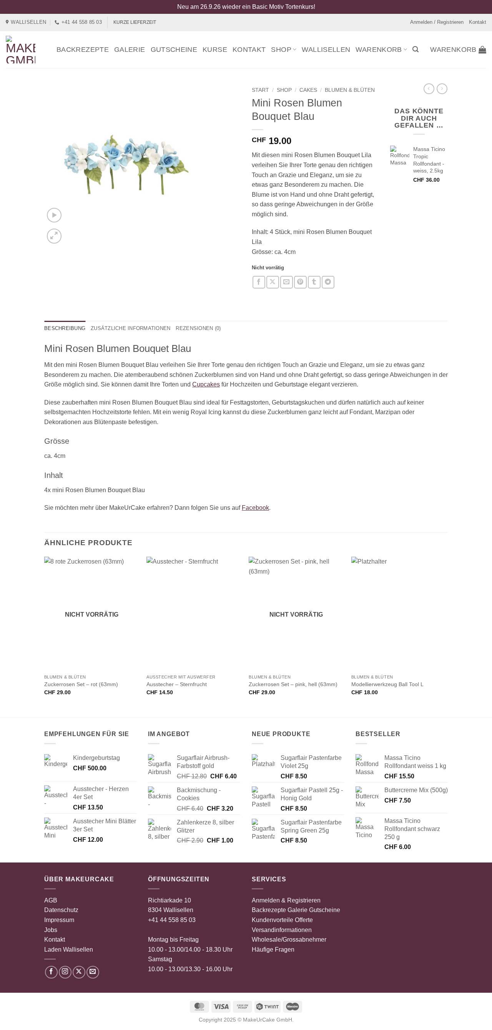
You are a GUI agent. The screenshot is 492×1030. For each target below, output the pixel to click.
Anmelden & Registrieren (286, 900)
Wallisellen (326, 49)
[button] (415, 49)
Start (260, 90)
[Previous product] (442, 88)
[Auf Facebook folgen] (51, 972)
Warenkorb (379, 49)
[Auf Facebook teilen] (259, 282)
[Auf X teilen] (272, 282)
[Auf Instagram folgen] (65, 972)
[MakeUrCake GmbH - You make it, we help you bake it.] (25, 49)
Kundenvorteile (272, 920)
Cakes (308, 90)
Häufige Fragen (273, 949)
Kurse (215, 49)
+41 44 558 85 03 (172, 920)
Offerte (304, 920)
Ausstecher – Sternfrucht (176, 684)
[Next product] (429, 88)
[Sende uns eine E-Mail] (92, 972)
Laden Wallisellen (68, 949)
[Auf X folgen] (79, 972)
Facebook (255, 507)
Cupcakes (206, 384)
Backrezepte (83, 49)
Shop (281, 49)
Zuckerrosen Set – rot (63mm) (81, 684)
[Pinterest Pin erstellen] (300, 282)
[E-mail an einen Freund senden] (286, 282)
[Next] (445, 636)
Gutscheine (174, 49)
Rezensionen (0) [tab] (198, 328)
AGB (50, 900)
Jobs (50, 930)
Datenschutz (61, 910)
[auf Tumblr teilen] (314, 282)
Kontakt (477, 22)
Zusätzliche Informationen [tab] (130, 328)
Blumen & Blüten (350, 90)
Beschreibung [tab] (64, 328)
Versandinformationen (282, 930)
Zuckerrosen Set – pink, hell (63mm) (293, 684)
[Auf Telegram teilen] (328, 282)
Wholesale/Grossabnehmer (289, 939)
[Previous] (44, 636)
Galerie (129, 49)
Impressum (59, 920)
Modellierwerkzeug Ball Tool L (387, 684)
